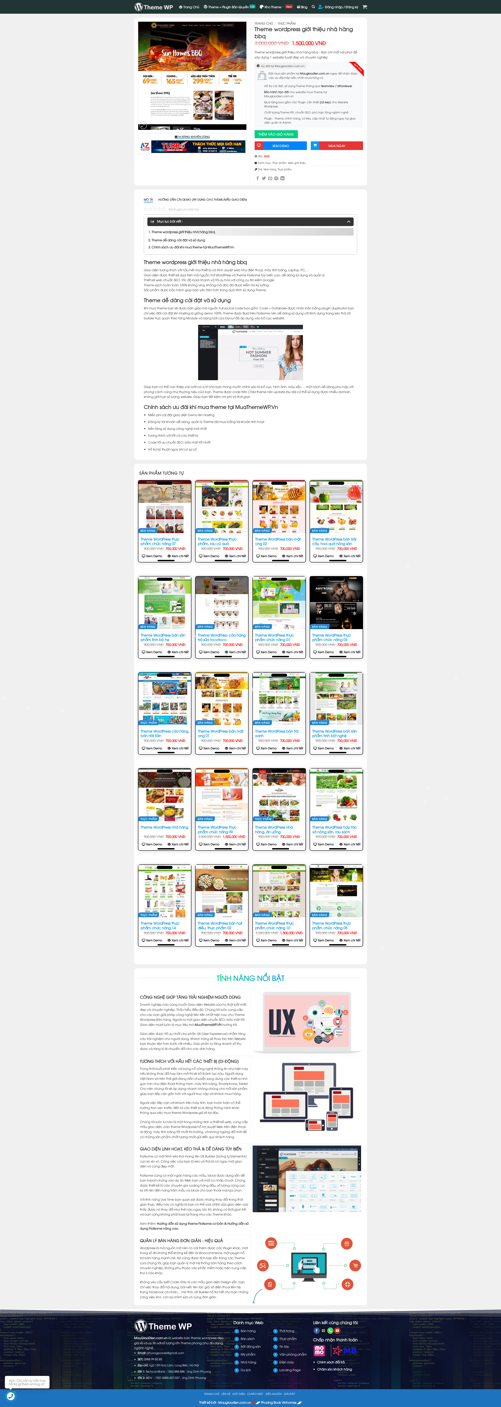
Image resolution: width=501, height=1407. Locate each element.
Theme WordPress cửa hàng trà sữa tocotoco (222, 637)
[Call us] (330, 1330)
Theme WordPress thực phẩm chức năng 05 (331, 925)
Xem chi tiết (180, 556)
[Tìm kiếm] (313, 7)
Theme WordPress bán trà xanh (276, 733)
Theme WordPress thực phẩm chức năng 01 (274, 637)
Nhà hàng (270, 169)
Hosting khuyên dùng (194, 136)
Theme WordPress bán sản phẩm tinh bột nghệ (334, 733)
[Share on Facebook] (258, 178)
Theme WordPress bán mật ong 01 (220, 733)
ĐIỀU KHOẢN (274, 1393)
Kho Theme (273, 7)
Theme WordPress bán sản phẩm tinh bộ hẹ (163, 637)
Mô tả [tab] (148, 199)
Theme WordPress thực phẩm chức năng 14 (160, 925)
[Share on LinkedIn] (282, 178)
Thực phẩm (287, 23)
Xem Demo (154, 556)
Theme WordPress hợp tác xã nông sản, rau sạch (334, 829)
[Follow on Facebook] (317, 1330)
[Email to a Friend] (270, 178)
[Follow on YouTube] (337, 1330)
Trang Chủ (191, 7)
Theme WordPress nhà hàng (164, 826)
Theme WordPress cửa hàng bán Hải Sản (164, 733)
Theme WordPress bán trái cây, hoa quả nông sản (334, 541)
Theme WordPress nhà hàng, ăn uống (274, 829)
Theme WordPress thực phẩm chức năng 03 (331, 637)
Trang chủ (264, 23)
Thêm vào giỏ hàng (276, 134)
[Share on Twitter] (264, 178)
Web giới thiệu (297, 162)
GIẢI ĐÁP (289, 1393)
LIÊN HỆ (225, 1393)
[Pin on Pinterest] (276, 178)
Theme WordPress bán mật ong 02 (278, 541)
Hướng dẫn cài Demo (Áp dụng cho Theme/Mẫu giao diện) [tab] (202, 199)
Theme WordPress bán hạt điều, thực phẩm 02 (220, 925)
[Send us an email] (323, 1330)
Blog (304, 7)
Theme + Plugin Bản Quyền (228, 7)
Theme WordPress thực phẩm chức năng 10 (274, 925)
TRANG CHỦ (211, 1393)
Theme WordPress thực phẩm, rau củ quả (217, 541)
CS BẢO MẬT (255, 1393)
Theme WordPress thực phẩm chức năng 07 (160, 541)
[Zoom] (143, 125)
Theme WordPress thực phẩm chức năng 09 (217, 829)
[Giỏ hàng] (365, 6)
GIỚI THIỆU (238, 1393)
